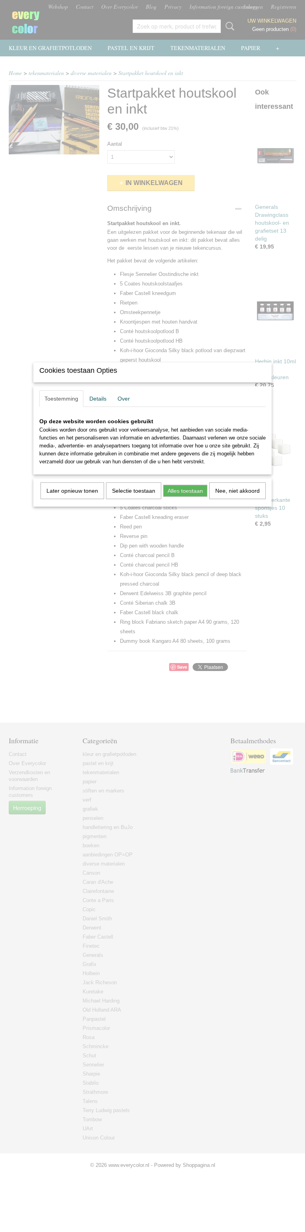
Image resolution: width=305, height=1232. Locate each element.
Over (124, 398)
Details (97, 398)
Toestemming (61, 398)
